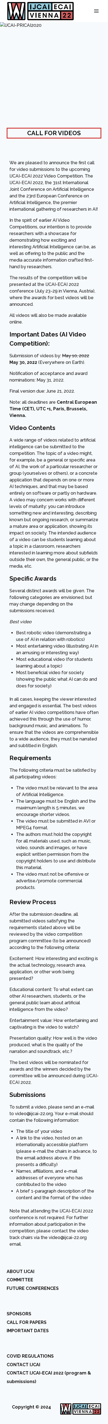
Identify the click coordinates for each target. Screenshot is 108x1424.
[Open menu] (96, 11)
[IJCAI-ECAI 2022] (40, 11)
